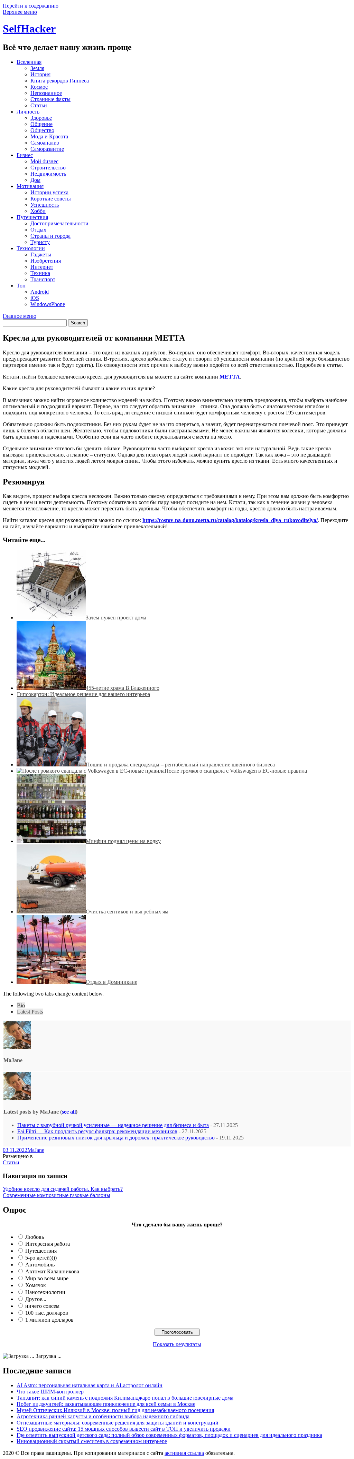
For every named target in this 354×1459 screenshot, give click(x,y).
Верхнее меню (20, 12)
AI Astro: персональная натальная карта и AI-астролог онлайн (89, 1385)
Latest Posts (30, 1012)
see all (69, 1112)
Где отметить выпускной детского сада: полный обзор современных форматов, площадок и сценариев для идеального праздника (169, 1435)
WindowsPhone (47, 304)
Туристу (40, 242)
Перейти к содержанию (30, 6)
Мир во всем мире (46, 1278)
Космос (39, 87)
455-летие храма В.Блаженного (122, 688)
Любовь (34, 1237)
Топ (21, 285)
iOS (34, 298)
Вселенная (29, 62)
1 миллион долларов (49, 1320)
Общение (41, 124)
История (40, 74)
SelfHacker (29, 28)
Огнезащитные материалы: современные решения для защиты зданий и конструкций (117, 1423)
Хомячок (35, 1285)
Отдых (38, 230)
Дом (35, 180)
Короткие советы (50, 199)
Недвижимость (48, 174)
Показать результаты (177, 1344)
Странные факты (50, 99)
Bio (21, 1005)
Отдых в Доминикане (111, 982)
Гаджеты (40, 254)
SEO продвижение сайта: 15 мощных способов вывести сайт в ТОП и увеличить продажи (124, 1429)
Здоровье (41, 118)
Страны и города (50, 236)
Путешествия (32, 217)
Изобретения (45, 261)
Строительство (48, 167)
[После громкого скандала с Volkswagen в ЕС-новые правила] (91, 771)
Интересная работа (47, 1244)
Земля (37, 68)
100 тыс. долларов (46, 1313)
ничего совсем (42, 1306)
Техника (40, 273)
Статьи (38, 105)
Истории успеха (49, 192)
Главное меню (19, 316)
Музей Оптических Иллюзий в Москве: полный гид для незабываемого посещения (115, 1410)
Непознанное (46, 93)
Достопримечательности (59, 223)
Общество (42, 130)
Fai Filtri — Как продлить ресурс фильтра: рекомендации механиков (97, 1131)
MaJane (35, 1150)
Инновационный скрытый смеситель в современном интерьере (92, 1441)
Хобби (38, 211)
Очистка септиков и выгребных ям (127, 911)
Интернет (41, 267)
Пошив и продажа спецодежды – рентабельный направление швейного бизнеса (180, 764)
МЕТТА (230, 377)
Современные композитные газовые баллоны (56, 1195)
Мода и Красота (49, 136)
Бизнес (25, 155)
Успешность (44, 205)
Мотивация (30, 186)
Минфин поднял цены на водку (123, 841)
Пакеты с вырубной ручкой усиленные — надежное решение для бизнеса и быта (113, 1125)
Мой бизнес (44, 161)
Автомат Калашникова (52, 1271)
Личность (28, 112)
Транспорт (42, 279)
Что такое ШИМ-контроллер (50, 1391)
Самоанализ (44, 143)
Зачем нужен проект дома (116, 617)
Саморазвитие (47, 149)
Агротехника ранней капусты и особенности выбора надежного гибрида (103, 1416)
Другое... (35, 1299)
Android (39, 292)
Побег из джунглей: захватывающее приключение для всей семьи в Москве (106, 1404)
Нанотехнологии (45, 1292)
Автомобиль (40, 1264)
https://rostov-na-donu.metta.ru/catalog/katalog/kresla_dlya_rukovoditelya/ (230, 520)
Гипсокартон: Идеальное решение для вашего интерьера (83, 694)
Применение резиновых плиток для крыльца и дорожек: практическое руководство (116, 1137)
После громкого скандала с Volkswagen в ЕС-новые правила (236, 771)
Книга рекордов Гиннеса (59, 81)
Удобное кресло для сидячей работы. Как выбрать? (63, 1189)
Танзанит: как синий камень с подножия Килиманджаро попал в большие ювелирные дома (125, 1398)
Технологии (31, 248)
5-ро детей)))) (41, 1258)
